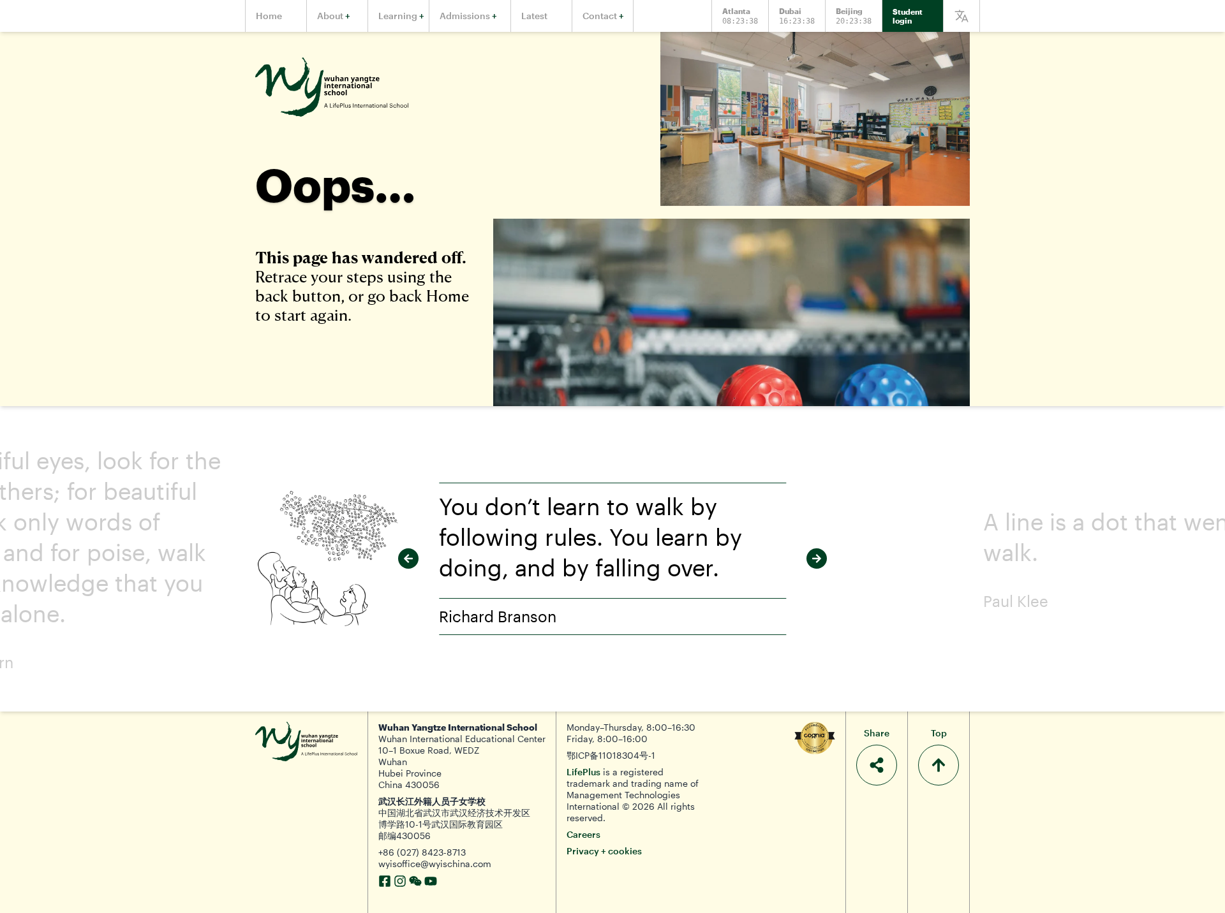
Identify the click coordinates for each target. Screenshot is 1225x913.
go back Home (418, 295)
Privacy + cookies (604, 850)
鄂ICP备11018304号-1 (611, 755)
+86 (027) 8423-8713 (422, 852)
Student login (908, 16)
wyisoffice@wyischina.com (434, 863)
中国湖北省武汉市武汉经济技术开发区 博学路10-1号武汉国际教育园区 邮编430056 (454, 824)
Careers (583, 834)
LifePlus (583, 771)
